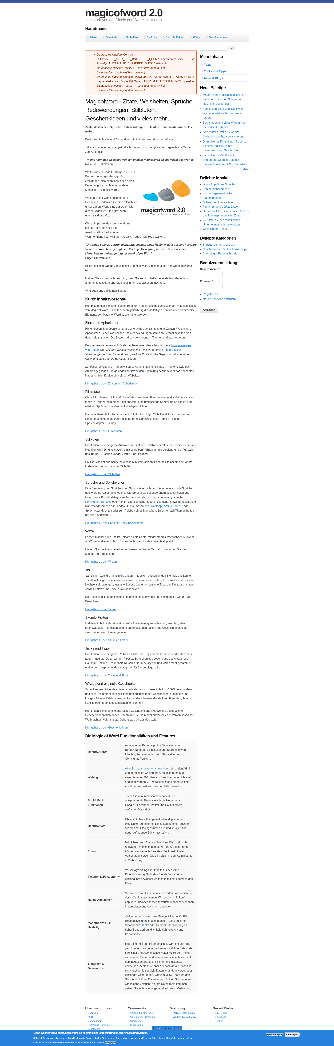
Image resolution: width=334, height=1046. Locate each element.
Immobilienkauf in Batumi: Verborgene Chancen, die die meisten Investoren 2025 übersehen (225, 160)
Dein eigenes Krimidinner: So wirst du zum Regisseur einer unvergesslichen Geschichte (224, 146)
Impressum (94, 1028)
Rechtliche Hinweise (99, 1024)
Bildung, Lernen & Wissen (219, 244)
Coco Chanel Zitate (215, 228)
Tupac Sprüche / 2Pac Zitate (220, 206)
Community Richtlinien (142, 1016)
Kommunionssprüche (216, 188)
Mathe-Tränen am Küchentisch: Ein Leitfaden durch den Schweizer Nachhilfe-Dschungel (224, 99)
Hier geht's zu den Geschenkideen (106, 727)
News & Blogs (213, 78)
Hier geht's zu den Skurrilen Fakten (107, 640)
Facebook (220, 1016)
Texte (207, 64)
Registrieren (210, 294)
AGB (90, 1016)
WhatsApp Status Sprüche (166, 506)
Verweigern (292, 1034)
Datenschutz (94, 1020)
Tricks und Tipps (215, 71)
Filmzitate (111, 37)
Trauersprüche (212, 197)
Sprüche (152, 37)
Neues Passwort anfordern (219, 299)
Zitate (93, 37)
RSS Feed (221, 1012)
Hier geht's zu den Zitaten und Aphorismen (111, 383)
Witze (196, 37)
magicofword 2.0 (123, 13)
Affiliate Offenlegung (184, 1012)
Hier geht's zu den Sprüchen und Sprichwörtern (114, 522)
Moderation (136, 1024)
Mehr (245, 169)
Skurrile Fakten (175, 37)
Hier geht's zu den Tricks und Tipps (106, 675)
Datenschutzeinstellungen (167, 1028)
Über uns (93, 1012)
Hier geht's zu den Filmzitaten (103, 431)
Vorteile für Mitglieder (142, 1012)
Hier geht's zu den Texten (100, 609)
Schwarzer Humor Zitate (218, 202)
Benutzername (210, 269)
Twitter (219, 1020)
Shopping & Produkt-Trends (220, 253)
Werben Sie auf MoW (184, 1016)
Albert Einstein (173, 349)
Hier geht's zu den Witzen (101, 561)
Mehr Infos (111, 1042)
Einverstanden (275, 1034)
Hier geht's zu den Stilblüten (102, 474)
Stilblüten (132, 37)
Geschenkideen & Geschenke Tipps (225, 249)
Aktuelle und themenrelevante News (147, 768)
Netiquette (136, 1020)
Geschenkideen (218, 37)
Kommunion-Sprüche (98, 501)
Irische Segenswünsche (217, 193)
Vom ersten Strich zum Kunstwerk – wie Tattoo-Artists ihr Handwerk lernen (224, 113)
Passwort (206, 281)
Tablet (145, 925)
